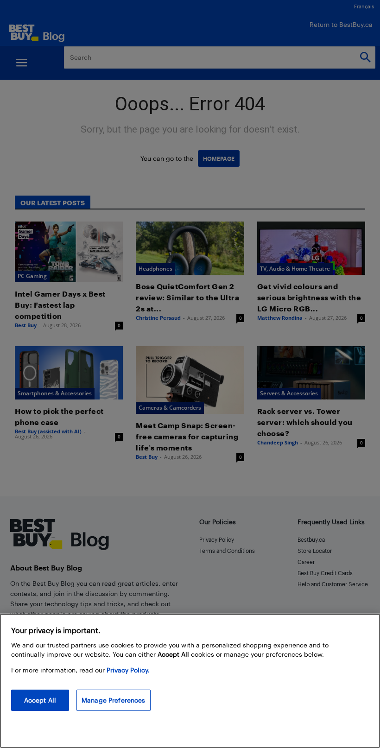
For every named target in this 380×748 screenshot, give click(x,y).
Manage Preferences (114, 700)
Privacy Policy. (128, 670)
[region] (190, 681)
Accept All (40, 700)
